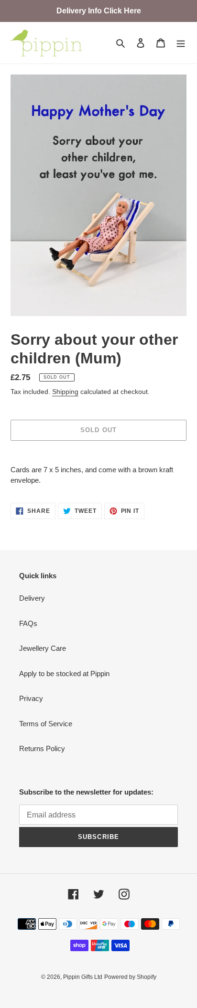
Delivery (32, 598)
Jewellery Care (42, 648)
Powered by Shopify (130, 977)
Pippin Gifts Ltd (82, 977)
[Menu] (181, 42)
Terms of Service (45, 724)
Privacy (31, 698)
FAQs (28, 623)
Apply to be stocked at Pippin (64, 673)
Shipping (65, 391)
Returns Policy (42, 748)
